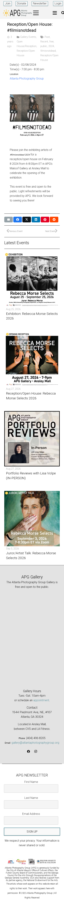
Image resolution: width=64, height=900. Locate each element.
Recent (44, 41)
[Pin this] (45, 219)
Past (47, 37)
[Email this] (8, 219)
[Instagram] (35, 751)
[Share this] (17, 219)
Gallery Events (28, 37)
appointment (41, 700)
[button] (36, 13)
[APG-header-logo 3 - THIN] (17, 13)
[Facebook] (28, 751)
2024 (51, 46)
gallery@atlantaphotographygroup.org (35, 742)
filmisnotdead (48, 50)
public (43, 46)
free (51, 41)
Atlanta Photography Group (27, 78)
